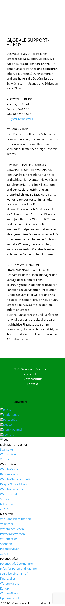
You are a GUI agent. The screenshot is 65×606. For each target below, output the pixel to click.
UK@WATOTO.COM (20, 119)
